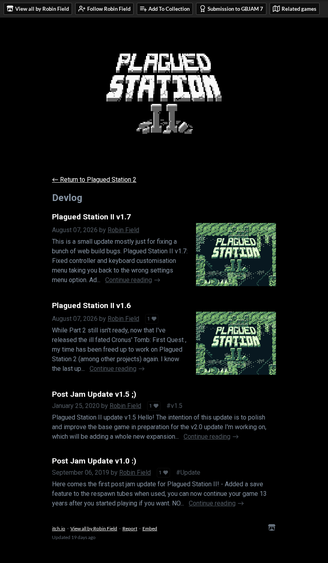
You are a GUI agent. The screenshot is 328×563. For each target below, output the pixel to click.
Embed (149, 528)
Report (129, 528)
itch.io (58, 528)
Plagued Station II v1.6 (91, 305)
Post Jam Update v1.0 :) (94, 461)
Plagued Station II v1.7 (91, 216)
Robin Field (123, 230)
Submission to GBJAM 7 (235, 9)
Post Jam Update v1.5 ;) (94, 394)
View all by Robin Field (93, 528)
